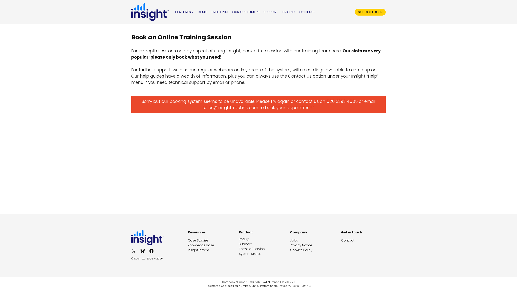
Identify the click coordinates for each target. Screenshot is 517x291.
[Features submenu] (193, 12)
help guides (152, 76)
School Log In (370, 12)
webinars (223, 70)
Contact (347, 240)
